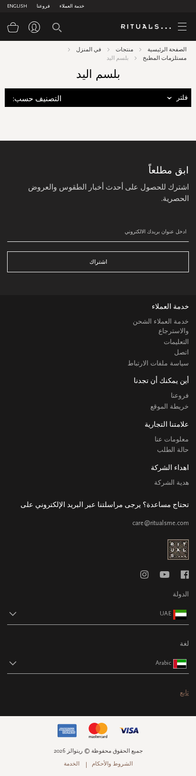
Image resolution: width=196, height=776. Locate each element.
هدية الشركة (171, 483)
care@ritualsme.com (160, 523)
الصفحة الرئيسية (166, 49)
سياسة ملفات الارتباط (158, 363)
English (17, 6)
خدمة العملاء (71, 6)
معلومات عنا (172, 439)
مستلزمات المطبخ (164, 58)
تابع (184, 693)
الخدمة (71, 763)
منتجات (124, 49)
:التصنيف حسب (37, 98)
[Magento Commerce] (149, 27)
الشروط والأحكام (112, 763)
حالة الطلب (173, 450)
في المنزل (88, 49)
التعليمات (176, 342)
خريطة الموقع (169, 406)
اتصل (181, 352)
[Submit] (57, 27)
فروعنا (43, 6)
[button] (89, 613)
